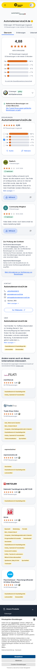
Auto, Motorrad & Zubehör (12, 423)
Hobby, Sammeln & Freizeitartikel (14, 395)
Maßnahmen (15, 247)
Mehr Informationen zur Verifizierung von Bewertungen (18, 273)
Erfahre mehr (19, 366)
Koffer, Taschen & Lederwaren (14, 554)
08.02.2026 (19, 214)
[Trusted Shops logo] (18, 5)
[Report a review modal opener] (30, 197)
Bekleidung (16, 529)
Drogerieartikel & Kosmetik (13, 538)
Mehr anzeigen (12, 303)
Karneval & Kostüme (11, 551)
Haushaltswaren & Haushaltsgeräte (15, 346)
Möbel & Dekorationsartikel (13, 557)
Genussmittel (19, 349)
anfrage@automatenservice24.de (18, 297)
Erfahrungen (20, 33)
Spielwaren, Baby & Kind (12, 560)
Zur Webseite (17, 310)
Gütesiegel (7, 613)
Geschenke (8, 466)
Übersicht (8, 33)
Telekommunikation (10, 438)
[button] (5, 5)
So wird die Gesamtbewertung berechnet (18, 81)
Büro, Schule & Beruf (11, 426)
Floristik (24, 529)
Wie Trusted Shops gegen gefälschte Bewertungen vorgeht (18, 109)
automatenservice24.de (15, 294)
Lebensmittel (9, 349)
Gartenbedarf (27, 538)
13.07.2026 (19, 168)
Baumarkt (7, 529)
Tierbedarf (8, 563)
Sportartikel (22, 438)
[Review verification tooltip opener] (32, 21)
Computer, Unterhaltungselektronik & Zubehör (18, 429)
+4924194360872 (13, 291)
